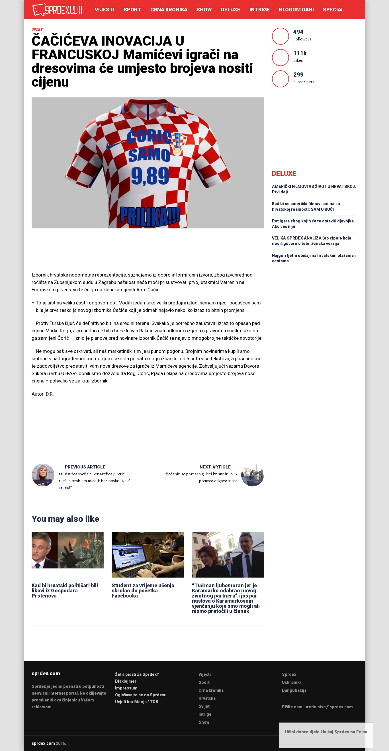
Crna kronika (168, 10)
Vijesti (104, 10)
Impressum (126, 688)
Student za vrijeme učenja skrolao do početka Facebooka (143, 590)
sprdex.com (43, 743)
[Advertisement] (147, 252)
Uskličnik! (291, 682)
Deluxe (230, 10)
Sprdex (289, 674)
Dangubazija (294, 690)
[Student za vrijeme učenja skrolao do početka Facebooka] (148, 554)
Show (204, 10)
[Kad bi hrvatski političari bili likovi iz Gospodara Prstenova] (68, 554)
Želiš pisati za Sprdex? (137, 674)
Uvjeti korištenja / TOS (136, 701)
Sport (132, 10)
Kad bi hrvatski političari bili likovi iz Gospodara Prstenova (65, 590)
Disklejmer (125, 681)
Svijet (204, 706)
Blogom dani (296, 10)
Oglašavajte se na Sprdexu (141, 695)
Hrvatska (207, 698)
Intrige (259, 10)
